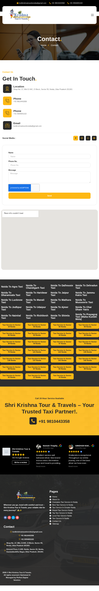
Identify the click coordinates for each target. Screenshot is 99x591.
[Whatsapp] (88, 138)
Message (12, 170)
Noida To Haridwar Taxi (36, 293)
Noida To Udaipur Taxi (36, 308)
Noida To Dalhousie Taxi (62, 286)
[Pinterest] (94, 138)
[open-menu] (92, 15)
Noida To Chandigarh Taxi (35, 286)
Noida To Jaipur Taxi (60, 293)
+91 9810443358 (54, 421)
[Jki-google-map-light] (13, 517)
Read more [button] (40, 466)
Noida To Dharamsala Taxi (10, 293)
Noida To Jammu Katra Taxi (85, 293)
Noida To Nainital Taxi (11, 316)
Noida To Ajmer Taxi (59, 308)
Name (10, 153)
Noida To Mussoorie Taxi (84, 301)
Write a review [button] (20, 462)
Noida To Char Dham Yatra (83, 308)
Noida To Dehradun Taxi (86, 286)
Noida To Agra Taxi (12, 286)
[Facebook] (5, 517)
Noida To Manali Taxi (35, 301)
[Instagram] (9, 517)
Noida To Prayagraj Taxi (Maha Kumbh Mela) (86, 316)
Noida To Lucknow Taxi (11, 301)
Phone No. (12, 161)
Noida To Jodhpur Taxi (11, 308)
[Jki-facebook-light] (75, 138)
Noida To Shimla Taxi (60, 316)
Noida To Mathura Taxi (61, 301)
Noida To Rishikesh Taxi (37, 316)
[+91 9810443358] (33, 420)
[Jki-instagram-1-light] (81, 138)
